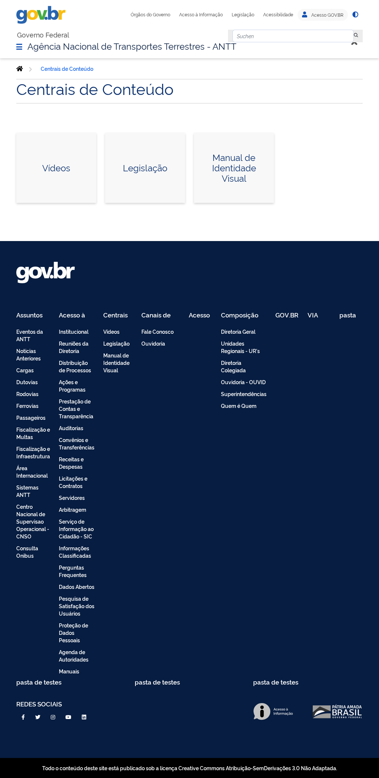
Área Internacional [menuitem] (32, 471)
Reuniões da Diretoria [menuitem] (73, 347)
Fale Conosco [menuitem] (157, 331)
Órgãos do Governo (150, 14)
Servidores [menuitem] (72, 497)
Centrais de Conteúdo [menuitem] (118, 315)
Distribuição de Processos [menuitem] (75, 366)
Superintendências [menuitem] (243, 393)
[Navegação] (19, 46)
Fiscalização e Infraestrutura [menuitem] (33, 452)
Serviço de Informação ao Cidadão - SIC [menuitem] (76, 529)
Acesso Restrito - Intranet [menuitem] (200, 315)
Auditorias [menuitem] (71, 427)
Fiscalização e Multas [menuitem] (33, 433)
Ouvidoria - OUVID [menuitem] (243, 381)
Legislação (243, 14)
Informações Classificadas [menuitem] (75, 551)
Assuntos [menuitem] (29, 315)
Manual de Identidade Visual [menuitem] (116, 362)
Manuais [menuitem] (69, 671)
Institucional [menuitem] (73, 331)
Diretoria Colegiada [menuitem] (233, 366)
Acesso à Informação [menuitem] (76, 315)
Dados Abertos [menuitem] (76, 586)
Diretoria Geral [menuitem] (238, 331)
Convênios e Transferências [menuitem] (76, 443)
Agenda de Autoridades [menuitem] (73, 655)
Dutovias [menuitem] (27, 381)
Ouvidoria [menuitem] (153, 343)
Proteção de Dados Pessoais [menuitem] (73, 632)
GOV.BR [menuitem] (286, 315)
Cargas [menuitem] (25, 369)
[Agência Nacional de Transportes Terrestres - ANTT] (19, 68)
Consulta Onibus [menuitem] (27, 551)
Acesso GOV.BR (326, 15)
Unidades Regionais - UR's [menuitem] (240, 347)
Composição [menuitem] (239, 315)
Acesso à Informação (201, 14)
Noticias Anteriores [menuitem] (28, 354)
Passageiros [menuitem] (31, 417)
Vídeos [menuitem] (111, 331)
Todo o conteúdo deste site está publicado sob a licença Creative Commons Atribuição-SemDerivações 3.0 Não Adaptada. (189, 767)
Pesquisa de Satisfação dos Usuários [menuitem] (76, 606)
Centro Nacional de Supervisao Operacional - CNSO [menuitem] (32, 521)
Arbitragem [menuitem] (72, 509)
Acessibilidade (278, 14)
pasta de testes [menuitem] (348, 315)
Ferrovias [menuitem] (27, 405)
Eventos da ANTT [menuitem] (29, 335)
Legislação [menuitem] (116, 343)
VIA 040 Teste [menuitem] (315, 315)
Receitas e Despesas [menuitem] (71, 462)
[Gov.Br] (41, 15)
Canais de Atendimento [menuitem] (160, 315)
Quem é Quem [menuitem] (238, 405)
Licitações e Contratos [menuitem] (73, 482)
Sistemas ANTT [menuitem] (27, 491)
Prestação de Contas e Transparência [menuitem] (76, 408)
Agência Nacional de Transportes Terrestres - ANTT (132, 45)
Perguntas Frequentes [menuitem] (73, 571)
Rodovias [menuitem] (27, 393)
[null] (356, 36)
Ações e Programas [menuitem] (72, 385)
